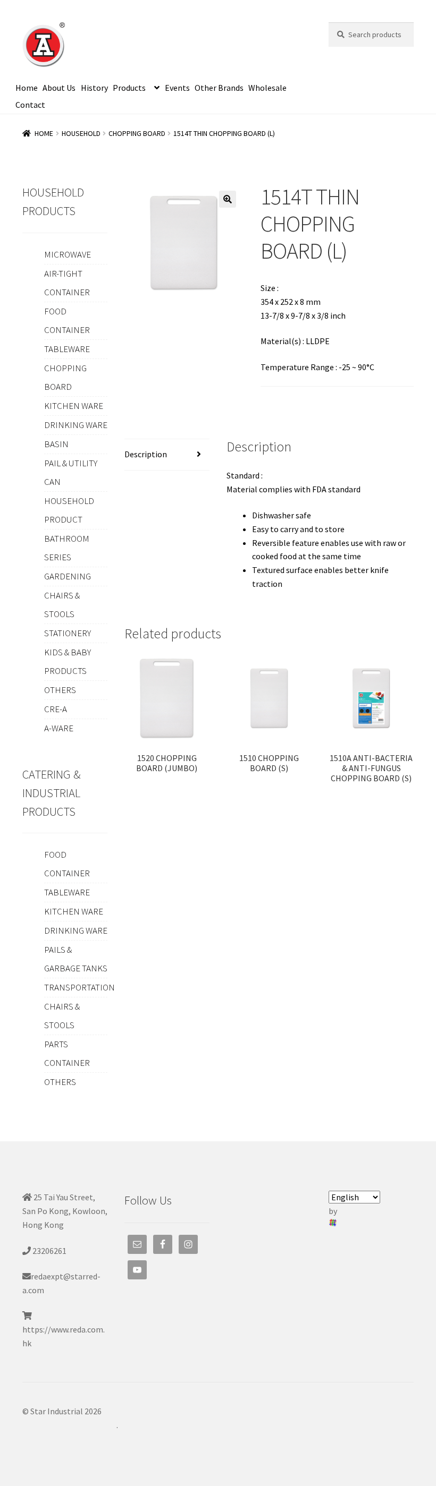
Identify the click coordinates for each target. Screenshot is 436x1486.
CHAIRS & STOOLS (62, 605)
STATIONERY (67, 633)
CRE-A (55, 709)
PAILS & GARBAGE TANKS (75, 959)
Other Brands (219, 87)
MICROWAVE (67, 254)
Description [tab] (145, 454)
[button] (227, 199)
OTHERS (60, 690)
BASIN (56, 444)
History (94, 87)
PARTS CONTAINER (67, 1053)
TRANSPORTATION (79, 987)
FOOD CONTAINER (67, 320)
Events (177, 87)
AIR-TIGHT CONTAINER (67, 283)
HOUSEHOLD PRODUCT (69, 510)
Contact (30, 104)
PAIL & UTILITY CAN (70, 472)
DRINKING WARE (75, 425)
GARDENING (67, 576)
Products (129, 87)
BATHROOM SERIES (66, 548)
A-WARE (58, 728)
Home (26, 87)
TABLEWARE (67, 349)
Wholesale (267, 87)
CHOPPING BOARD (136, 133)
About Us (59, 87)
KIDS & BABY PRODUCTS (67, 661)
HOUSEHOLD (81, 133)
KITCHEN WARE (73, 406)
